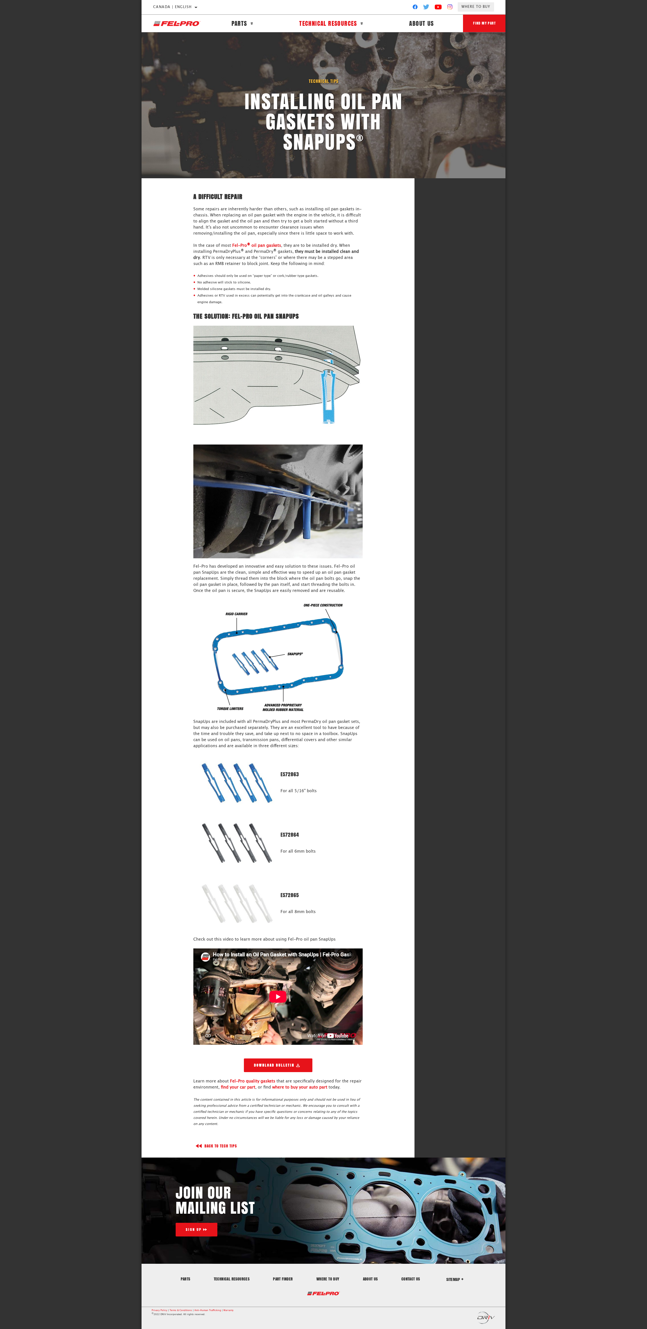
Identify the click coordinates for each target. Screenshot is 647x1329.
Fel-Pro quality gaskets (252, 1081)
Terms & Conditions (181, 1310)
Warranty (228, 1310)
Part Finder (283, 1279)
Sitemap (453, 1279)
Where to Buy (475, 7)
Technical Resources (328, 23)
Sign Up (194, 1229)
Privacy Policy (159, 1310)
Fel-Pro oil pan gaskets (256, 245)
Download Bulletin (274, 1065)
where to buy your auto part (299, 1087)
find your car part (238, 1087)
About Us (421, 23)
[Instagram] (450, 8)
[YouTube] (438, 8)
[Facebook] (415, 8)
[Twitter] (426, 8)
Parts (239, 23)
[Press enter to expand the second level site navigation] (252, 23)
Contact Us (410, 1279)
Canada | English (172, 7)
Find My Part (484, 23)
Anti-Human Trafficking (207, 1310)
